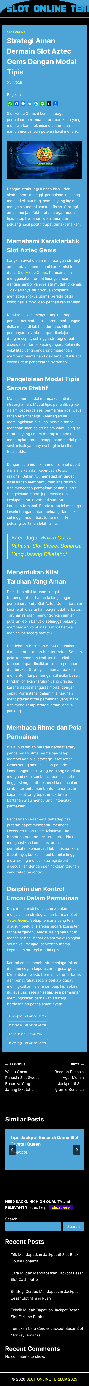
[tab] (36, 1174)
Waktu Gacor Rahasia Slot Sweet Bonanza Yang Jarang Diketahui (46, 545)
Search (11, 1219)
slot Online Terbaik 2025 (26, 1034)
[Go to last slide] (12, 1150)
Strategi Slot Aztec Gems (27, 1043)
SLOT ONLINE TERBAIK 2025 (51, 1379)
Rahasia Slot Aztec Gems (27, 1025)
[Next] (76, 1150)
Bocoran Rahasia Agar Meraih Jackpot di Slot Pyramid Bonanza (68, 1077)
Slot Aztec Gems (32, 272)
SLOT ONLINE (16, 32)
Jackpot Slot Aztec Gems (27, 1016)
